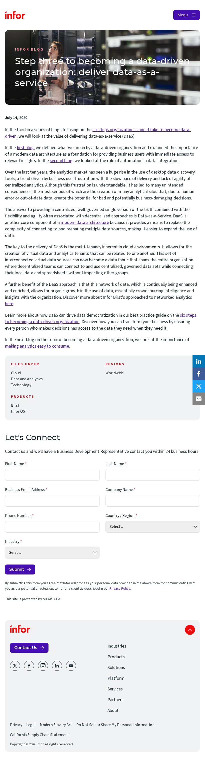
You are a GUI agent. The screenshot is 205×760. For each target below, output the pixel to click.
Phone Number (18, 515)
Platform (116, 678)
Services (115, 689)
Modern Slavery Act (56, 725)
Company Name (119, 489)
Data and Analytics (27, 379)
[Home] (15, 15)
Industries (117, 646)
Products (116, 657)
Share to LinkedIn (198, 361)
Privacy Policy (120, 588)
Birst (15, 405)
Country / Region (120, 515)
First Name (14, 464)
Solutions (116, 668)
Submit (16, 569)
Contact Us (25, 647)
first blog (25, 148)
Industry (12, 541)
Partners (116, 700)
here (9, 304)
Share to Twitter (198, 386)
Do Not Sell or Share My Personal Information (115, 725)
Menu (183, 15)
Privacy (16, 725)
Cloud (16, 373)
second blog (61, 161)
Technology (21, 385)
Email (198, 398)
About (113, 710)
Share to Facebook (198, 374)
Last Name (115, 464)
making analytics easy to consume (37, 346)
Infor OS (18, 411)
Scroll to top (190, 630)
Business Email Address (25, 489)
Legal (31, 725)
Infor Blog (29, 49)
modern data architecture (85, 222)
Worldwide (115, 373)
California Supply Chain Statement (39, 735)
